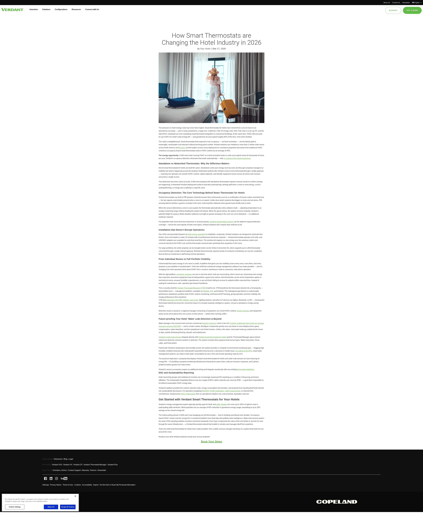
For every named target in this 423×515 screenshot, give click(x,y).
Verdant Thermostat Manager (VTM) (191, 288)
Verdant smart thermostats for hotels (212, 337)
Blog (65, 459)
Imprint (95, 485)
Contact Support (74, 470)
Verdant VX (67, 465)
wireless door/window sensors (221, 222)
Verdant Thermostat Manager (95, 465)
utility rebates (221, 404)
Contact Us (396, 2)
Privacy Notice (55, 485)
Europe (182, 148)
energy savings (243, 311)
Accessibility (87, 485)
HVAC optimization (188, 394)
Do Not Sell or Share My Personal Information (117, 485)
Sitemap (45, 485)
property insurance (209, 323)
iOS (211, 291)
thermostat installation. (246, 369)
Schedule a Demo (60, 470)
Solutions (46, 9)
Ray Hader (205, 48)
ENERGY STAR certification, (213, 391)
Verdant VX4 (57, 465)
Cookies (77, 485)
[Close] (75, 496)
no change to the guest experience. (237, 158)
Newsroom (58, 459)
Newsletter (406, 2)
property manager (185, 274)
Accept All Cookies (67, 507)
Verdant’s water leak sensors (170, 337)
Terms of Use (68, 485)
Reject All (51, 507)
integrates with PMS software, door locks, (183, 300)
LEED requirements (232, 391)
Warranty (85, 470)
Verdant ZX (77, 465)
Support (393, 10)
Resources (76, 9)
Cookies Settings (15, 507)
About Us (386, 2)
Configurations (61, 9)
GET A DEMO (412, 10)
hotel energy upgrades (196, 234)
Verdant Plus (112, 465)
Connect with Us (92, 9)
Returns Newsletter (98, 470)
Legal (71, 459)
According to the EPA (243, 351)
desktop (206, 291)
